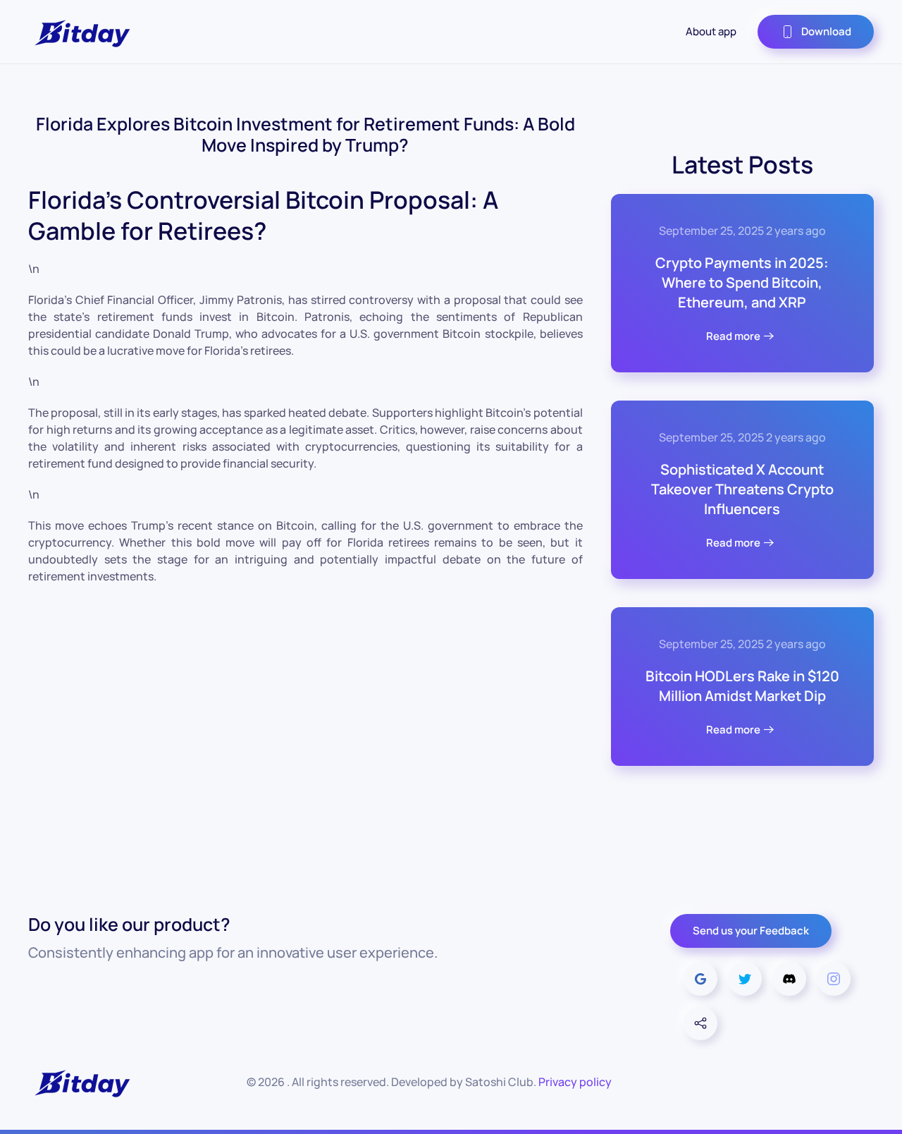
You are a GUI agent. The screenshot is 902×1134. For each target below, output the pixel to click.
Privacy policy (575, 1082)
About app (711, 31)
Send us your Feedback (751, 930)
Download (826, 31)
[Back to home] (81, 31)
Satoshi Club (499, 1082)
